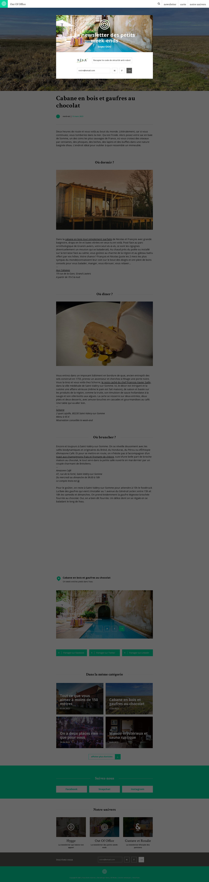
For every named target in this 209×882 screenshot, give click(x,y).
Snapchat (104, 789)
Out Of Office (18, 4)
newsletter (170, 4)
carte (183, 4)
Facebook (71, 789)
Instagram (137, 789)
